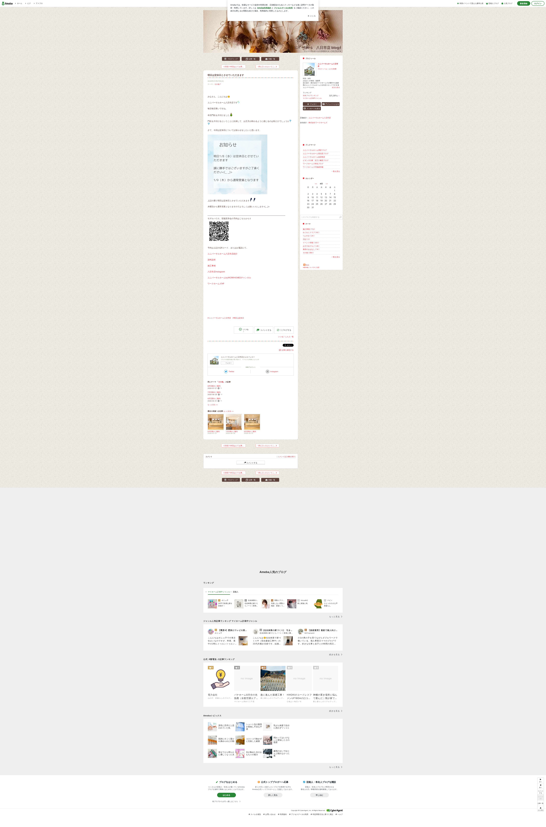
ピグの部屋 (332, 69)
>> (327, 184)
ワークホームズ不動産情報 (313, 167)
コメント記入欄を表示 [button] (286, 456)
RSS (307, 265)
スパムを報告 (256, 814)
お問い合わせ (270, 814)
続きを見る (336, 87)
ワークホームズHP (216, 283)
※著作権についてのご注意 (311, 267)
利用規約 (283, 814)
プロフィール (322, 69)
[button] (540, 809)
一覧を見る (335, 171)
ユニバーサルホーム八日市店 (320, 118)
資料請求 (212, 259)
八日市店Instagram (216, 271)
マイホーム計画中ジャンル (312, 98)
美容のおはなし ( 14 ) (311, 249)
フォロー (228, 363)
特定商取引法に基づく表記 (323, 814)
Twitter (231, 371)
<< (316, 184)
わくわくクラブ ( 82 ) (311, 232)
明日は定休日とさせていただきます (226, 75)
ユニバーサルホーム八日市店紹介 (222, 253)
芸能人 (235, 592)
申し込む (319, 795)
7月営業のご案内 (214, 392)
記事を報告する (288, 350)
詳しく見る (273, 795)
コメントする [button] (265, 330)
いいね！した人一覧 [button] (286, 337)
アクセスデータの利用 (299, 814)
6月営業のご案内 (214, 398)
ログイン (538, 3)
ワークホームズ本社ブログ (313, 164)
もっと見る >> (213, 405)
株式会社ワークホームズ (318, 122)
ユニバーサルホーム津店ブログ (315, 150)
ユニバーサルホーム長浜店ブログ (315, 153)
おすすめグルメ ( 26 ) (311, 246)
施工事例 (212, 265)
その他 (217, 84)
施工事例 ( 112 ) (309, 229)
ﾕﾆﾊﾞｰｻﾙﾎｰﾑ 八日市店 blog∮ (317, 47)
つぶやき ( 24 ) (308, 236)
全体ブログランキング (310, 95)
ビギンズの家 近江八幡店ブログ (315, 160)
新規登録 (523, 3)
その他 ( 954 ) (308, 253)
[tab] (219, 592)
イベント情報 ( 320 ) (311, 243)
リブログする (285, 330)
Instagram (274, 371)
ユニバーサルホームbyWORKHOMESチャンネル (229, 277)
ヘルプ (340, 814)
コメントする (251, 463)
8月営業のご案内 (214, 386)
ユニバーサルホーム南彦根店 (314, 157)
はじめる (226, 795)
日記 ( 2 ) (306, 239)
